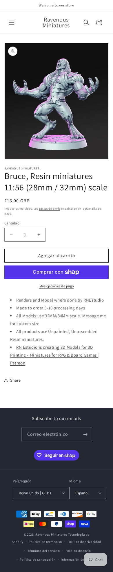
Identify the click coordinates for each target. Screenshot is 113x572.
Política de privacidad (84, 542)
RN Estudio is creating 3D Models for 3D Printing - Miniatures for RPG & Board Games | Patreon (54, 355)
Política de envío (78, 551)
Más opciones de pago (56, 286)
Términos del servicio (44, 551)
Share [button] (15, 380)
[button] (11, 22)
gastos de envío (50, 208)
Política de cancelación (37, 559)
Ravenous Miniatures (51, 534)
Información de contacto (80, 559)
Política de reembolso (45, 542)
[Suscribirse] (85, 434)
